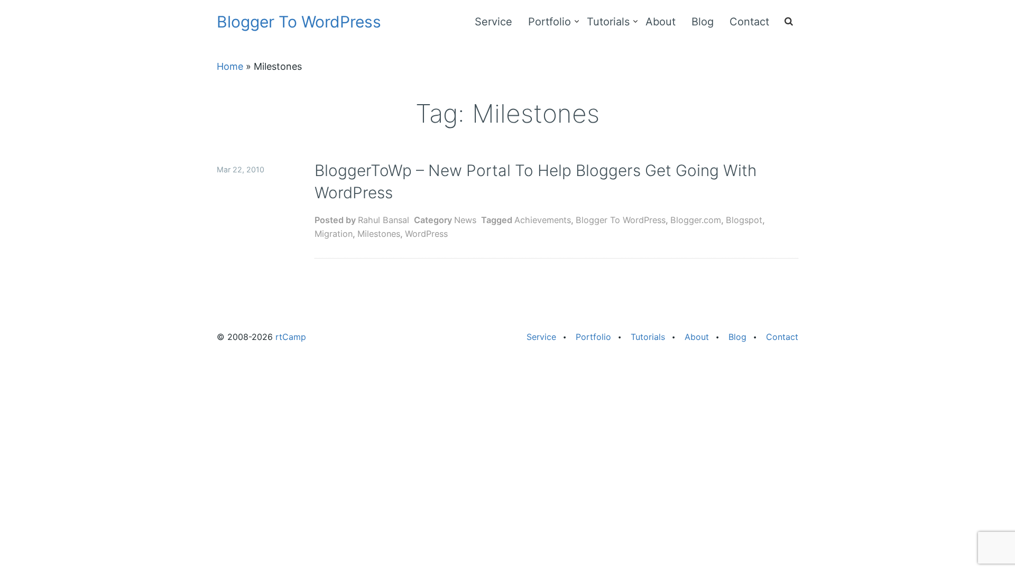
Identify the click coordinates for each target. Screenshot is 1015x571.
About (660, 21)
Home (230, 66)
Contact (749, 21)
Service (493, 21)
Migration (334, 233)
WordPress (426, 233)
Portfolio (549, 21)
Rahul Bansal (383, 220)
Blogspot (744, 220)
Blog (702, 21)
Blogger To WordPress (299, 21)
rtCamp (290, 336)
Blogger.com (695, 220)
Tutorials (608, 21)
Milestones (378, 233)
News (465, 220)
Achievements (542, 220)
